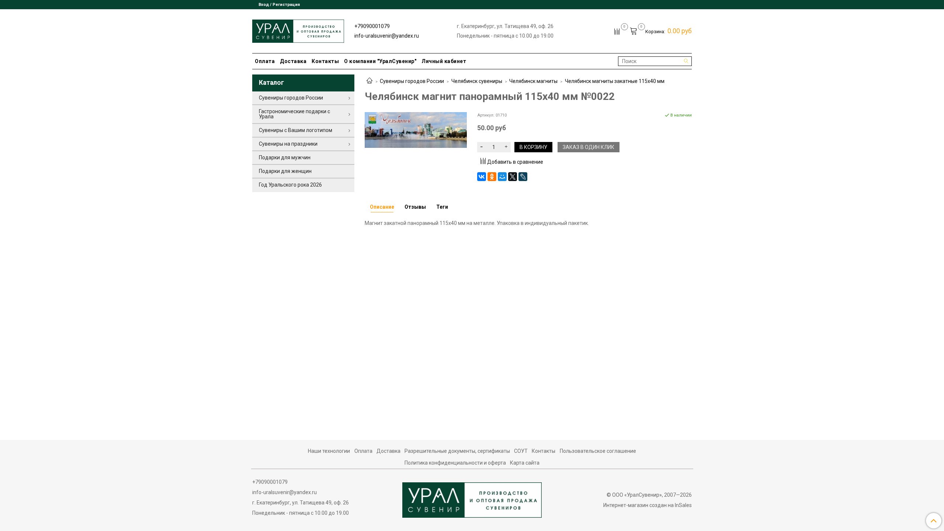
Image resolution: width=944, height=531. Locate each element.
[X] (512, 176)
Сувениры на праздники (288, 144)
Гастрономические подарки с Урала (294, 113)
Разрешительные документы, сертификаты (457, 451)
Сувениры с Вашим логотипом (295, 130)
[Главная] (369, 81)
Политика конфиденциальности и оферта (455, 463)
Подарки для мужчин (284, 157)
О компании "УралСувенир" (380, 61)
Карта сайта (524, 463)
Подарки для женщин (285, 171)
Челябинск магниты (533, 81)
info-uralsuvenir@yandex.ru (386, 36)
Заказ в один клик (588, 147)
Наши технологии (329, 451)
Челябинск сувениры (476, 81)
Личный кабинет (443, 61)
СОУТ (521, 451)
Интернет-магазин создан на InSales (647, 505)
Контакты (325, 61)
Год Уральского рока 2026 (290, 185)
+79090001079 (372, 26)
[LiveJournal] (522, 176)
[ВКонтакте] (481, 176)
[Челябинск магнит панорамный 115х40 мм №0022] (416, 129)
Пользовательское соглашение (598, 451)
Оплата (265, 61)
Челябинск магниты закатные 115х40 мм (614, 81)
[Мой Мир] (502, 176)
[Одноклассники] (491, 176)
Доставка (293, 61)
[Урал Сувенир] (298, 29)
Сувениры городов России (412, 81)
